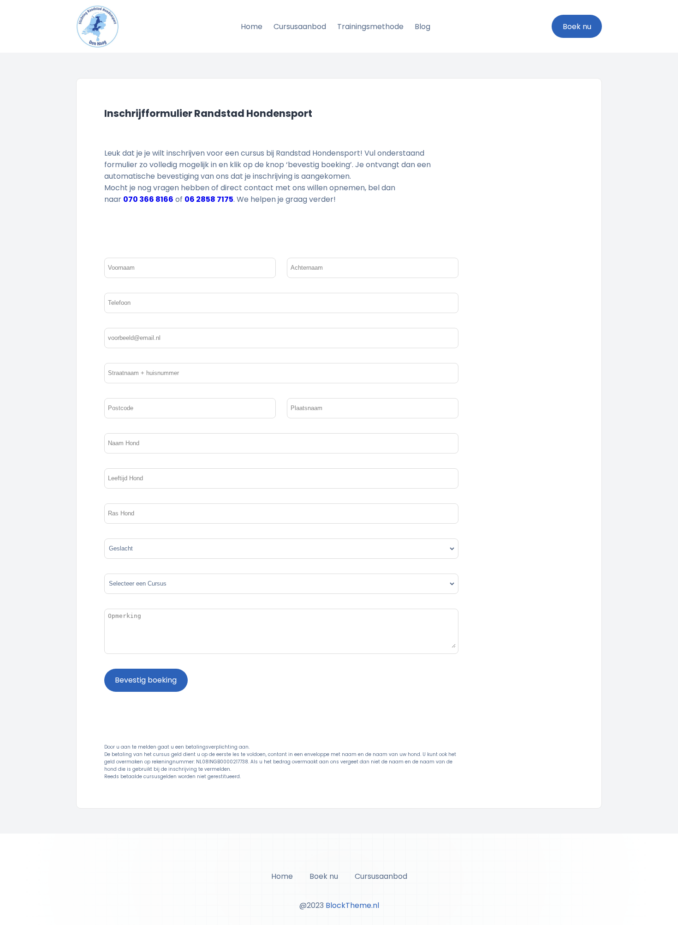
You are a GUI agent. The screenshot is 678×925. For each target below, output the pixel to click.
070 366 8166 (148, 199)
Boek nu (577, 26)
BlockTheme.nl (351, 905)
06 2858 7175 (208, 199)
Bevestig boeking (146, 680)
